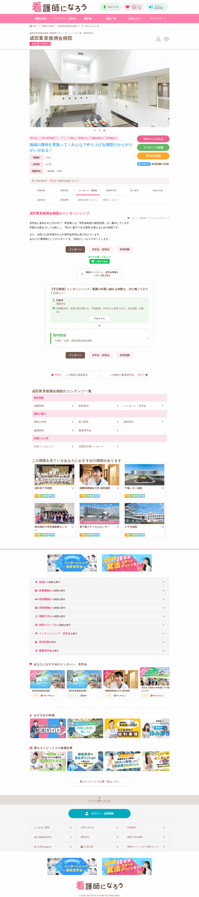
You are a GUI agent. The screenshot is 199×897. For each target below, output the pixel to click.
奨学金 (88, 18)
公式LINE (88, 846)
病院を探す (41, 18)
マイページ (156, 18)
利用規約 (131, 827)
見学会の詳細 (153, 155)
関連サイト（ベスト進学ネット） (143, 846)
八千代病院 (131, 526)
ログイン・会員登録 (102, 813)
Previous (33, 88)
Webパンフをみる (153, 139)
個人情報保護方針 (43, 837)
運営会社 (85, 837)
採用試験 (125, 249)
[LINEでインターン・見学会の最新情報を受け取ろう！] (158, 39)
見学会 (53, 181)
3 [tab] (104, 130)
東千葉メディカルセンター (94, 526)
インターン (75, 249)
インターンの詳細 (153, 147)
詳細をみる (99, 318)
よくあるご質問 (41, 827)
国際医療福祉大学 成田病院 (95, 488)
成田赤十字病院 (43, 488)
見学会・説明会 (100, 249)
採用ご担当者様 (135, 837)
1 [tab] (94, 130)
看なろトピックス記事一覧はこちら (99, 781)
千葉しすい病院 (133, 488)
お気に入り (134, 18)
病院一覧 (111, 18)
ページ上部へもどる (99, 801)
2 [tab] (99, 130)
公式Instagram (44, 846)
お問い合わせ (87, 827)
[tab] (99, 582)
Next (165, 88)
